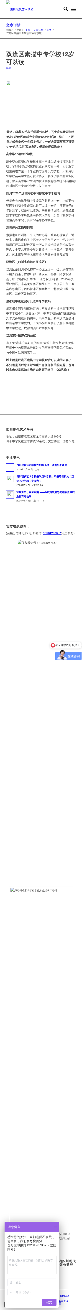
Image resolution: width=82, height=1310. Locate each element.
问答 (8, 68)
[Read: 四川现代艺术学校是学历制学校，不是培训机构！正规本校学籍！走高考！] (10, 479)
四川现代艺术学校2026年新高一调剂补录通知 (41, 465)
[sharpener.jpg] (41, 103)
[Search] (63, 9)
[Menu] (73, 9)
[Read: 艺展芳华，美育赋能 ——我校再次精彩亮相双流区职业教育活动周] (10, 495)
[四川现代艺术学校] (34, 9)
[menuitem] (63, 9)
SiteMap (64, 1295)
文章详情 (13, 25)
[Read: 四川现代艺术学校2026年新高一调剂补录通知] (10, 467)
